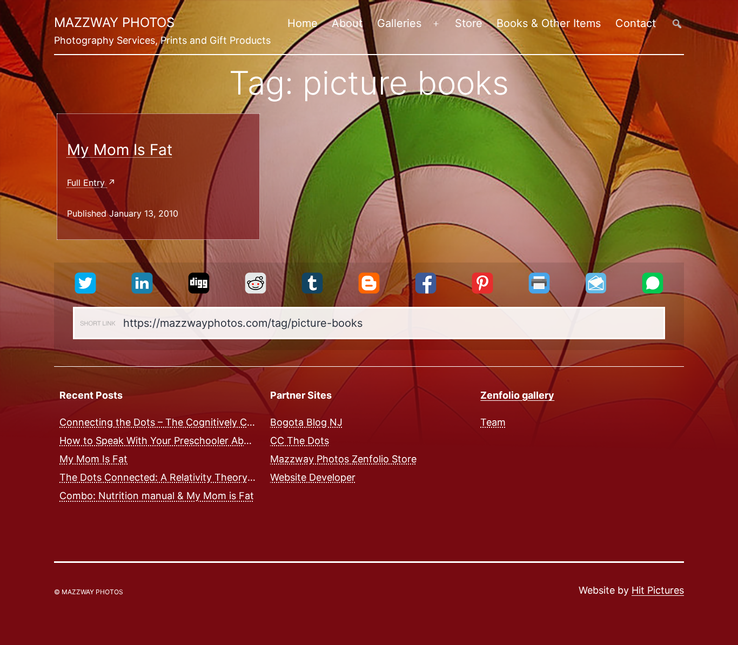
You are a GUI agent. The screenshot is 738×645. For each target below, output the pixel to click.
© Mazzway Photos (88, 592)
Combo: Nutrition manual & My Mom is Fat (156, 495)
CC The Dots (299, 440)
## (677, 23)
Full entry (87, 182)
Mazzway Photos (114, 22)
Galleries (399, 23)
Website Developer (312, 477)
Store (468, 23)
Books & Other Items (549, 23)
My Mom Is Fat (119, 149)
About (347, 23)
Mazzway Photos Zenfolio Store (343, 459)
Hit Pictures (658, 590)
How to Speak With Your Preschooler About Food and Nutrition (203, 440)
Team (493, 422)
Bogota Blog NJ (306, 422)
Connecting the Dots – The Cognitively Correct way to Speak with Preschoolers (242, 422)
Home (302, 23)
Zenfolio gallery (517, 395)
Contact (635, 23)
